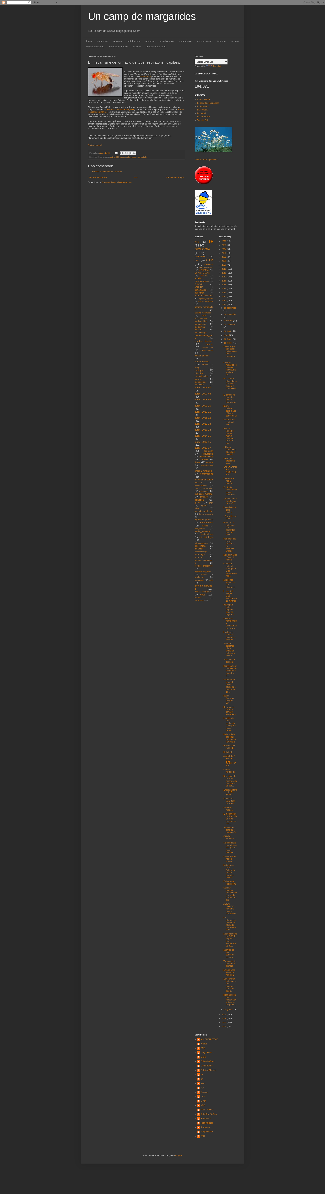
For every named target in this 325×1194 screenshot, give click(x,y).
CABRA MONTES (229, 771)
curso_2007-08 (203, 393)
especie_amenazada (203, 488)
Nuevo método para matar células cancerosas (230, 411)
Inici (136, 177)
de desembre (230, 308)
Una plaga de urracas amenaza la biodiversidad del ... (230, 781)
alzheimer (199, 293)
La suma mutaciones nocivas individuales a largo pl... (230, 368)
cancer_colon (207, 347)
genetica (150, 41)
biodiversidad (201, 321)
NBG (203, 1105)
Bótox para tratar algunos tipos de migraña (228, 610)
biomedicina (200, 324)
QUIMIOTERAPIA (202, 273)
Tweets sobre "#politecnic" (207, 159)
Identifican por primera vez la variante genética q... (230, 671)
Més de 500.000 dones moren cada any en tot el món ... (228, 435)
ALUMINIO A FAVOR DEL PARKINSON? (229, 761)
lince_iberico (200, 528)
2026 (224, 241)
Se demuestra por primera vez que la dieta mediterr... (230, 848)
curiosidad (199, 385)
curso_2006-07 (203, 387)
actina (112, 157)
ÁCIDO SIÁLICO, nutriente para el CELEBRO (229, 909)
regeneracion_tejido (203, 571)
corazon (198, 379)
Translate (217, 66)
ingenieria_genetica (204, 520)
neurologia (200, 554)
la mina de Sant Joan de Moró (229, 801)
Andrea (204, 1044)
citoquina (199, 373)
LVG (202, 1096)
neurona (198, 557)
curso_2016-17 (203, 447)
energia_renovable (203, 471)
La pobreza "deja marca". (228, 481)
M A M (203, 1101)
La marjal (201, 113)
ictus (197, 508)
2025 (224, 245)
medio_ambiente (95, 46)
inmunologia (185, 41)
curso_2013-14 (203, 429)
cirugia (197, 368)
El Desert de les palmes (208, 103)
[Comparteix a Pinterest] (134, 153)
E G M (203, 1057)
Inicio (89, 41)
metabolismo (133, 41)
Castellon (208, 264)
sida (211, 580)
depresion (208, 451)
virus (202, 594)
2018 (224, 273)
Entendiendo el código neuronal (229, 972)
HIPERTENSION (206, 267)
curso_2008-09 (203, 399)
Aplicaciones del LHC (229, 660)
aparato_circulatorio (204, 296)
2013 (224, 292)
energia (209, 462)
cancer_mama (206, 350)
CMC (197, 260)
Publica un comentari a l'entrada (107, 172)
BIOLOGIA (202, 249)
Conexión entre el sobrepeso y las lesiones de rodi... (230, 569)
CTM (209, 260)
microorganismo (201, 543)
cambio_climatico (118, 46)
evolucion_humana (203, 494)
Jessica (204, 1092)
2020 (224, 265)
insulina (205, 526)
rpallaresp (199, 577)
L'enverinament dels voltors (229, 859)
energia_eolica (207, 465)
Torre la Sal (202, 120)
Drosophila (145, 76)
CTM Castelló (203, 99)
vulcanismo (199, 600)
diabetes (204, 459)
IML (202, 1074)
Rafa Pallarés (207, 1123)
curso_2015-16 (203, 442)
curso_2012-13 (203, 423)
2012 (224, 296)
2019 (224, 269)
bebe (204, 315)
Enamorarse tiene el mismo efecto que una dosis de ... (229, 686)
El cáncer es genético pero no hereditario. (229, 398)
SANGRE (203, 276)
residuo (204, 574)
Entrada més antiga (175, 177)
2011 (224, 300)
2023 (224, 253)
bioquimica (102, 41)
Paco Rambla (207, 1110)
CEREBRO (200, 256)
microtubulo (142, 157)
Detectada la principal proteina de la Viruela (229, 738)
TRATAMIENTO (202, 281)
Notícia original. (95, 145)
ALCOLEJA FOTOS (209, 1039)
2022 (224, 257)
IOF (202, 1079)
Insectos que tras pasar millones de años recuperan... (230, 352)
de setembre (229, 324)
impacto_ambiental (203, 511)
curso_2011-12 (203, 417)
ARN (197, 242)
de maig (228, 331)
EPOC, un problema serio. (229, 461)
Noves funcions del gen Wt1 (228, 699)
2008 (224, 1018)
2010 (224, 304)
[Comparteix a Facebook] (131, 153)
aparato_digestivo (206, 299)
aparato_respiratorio (203, 313)
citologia (117, 41)
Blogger (178, 1155)
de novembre (230, 314)
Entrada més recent (98, 177)
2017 (224, 277)
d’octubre (228, 321)
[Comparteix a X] (128, 153)
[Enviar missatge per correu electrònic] (116, 153)
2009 (224, 1014)
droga (197, 462)
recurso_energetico (204, 566)
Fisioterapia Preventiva (229, 882)
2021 (224, 261)
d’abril (227, 335)
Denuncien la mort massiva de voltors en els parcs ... (229, 1000)
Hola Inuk (227, 752)
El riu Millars (203, 106)
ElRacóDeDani (207, 1061)
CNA (203, 1048)
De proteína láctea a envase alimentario (229, 711)
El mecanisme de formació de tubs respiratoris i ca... (230, 819)
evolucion (203, 491)
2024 (224, 249)
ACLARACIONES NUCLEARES (230, 471)
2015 (224, 285)
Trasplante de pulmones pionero (229, 963)
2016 (224, 281)
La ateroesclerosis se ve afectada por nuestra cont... (229, 923)
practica (137, 46)
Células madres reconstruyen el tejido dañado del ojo (230, 894)
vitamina (198, 598)
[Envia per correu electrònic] (121, 153)
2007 (224, 1022)
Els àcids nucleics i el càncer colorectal (230, 491)
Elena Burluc (206, 1066)
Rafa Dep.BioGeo (209, 1114)
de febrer (228, 343)
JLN (202, 1088)
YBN (203, 1136)
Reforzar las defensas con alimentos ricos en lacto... (229, 528)
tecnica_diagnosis (203, 592)
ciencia (205, 365)
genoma (198, 502)
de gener (228, 1009)
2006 (224, 1026)
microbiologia (166, 41)
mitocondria (200, 546)
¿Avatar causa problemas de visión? (230, 501)
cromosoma (200, 382)
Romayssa (205, 1127)
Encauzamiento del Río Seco (230, 792)
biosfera (221, 41)
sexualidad (199, 580)
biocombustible (201, 318)
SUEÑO (198, 278)
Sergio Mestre (207, 1132)
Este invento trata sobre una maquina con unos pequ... (229, 985)
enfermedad (131, 157)
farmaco (204, 497)
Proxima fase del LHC (229, 747)
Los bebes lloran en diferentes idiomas (229, 636)
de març (228, 339)
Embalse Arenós (228, 808)
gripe (211, 503)
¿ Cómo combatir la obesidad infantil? (229, 451)
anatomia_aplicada (156, 46)
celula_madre (202, 361)
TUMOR (198, 284)
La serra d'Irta (203, 117)
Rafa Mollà (206, 1118)
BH (117, 157)
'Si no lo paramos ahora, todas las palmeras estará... (229, 649)
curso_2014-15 (203, 435)
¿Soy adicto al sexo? (229, 517)
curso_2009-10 (203, 405)
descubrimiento (206, 457)
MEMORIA (204, 270)
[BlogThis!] (124, 153)
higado (204, 505)
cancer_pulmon (202, 356)
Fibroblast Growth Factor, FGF (120, 109)
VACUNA (199, 287)
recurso (235, 41)
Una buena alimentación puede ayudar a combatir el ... (230, 384)
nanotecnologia (201, 552)
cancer (122, 157)
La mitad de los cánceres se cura (228, 953)
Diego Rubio (206, 1052)
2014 (224, 288)
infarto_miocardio (206, 514)
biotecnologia (201, 332)
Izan (202, 1083)
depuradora (207, 454)
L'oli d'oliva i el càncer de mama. (230, 557)
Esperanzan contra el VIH (229, 422)
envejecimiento (201, 486)
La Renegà (202, 110)
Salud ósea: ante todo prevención (229, 830)
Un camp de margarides (142, 16)
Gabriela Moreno (208, 1070)
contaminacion (204, 41)
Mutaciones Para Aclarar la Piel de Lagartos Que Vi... (229, 871)
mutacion (199, 549)
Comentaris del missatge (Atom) (117, 182)
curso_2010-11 (203, 411)
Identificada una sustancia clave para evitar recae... (229, 724)
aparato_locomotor (205, 301)
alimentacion (201, 290)
